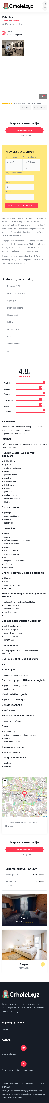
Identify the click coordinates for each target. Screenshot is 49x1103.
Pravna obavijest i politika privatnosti (18, 1070)
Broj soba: (9, 192)
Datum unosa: (11, 157)
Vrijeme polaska (12, 875)
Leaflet (45, 816)
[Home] (18, 6)
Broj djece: (10, 182)
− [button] (5, 783)
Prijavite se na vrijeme (11, 883)
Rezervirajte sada (24, 130)
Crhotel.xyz (6, 1004)
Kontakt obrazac (9, 1054)
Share (26, 107)
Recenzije (41, 107)
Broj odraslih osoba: (13, 173)
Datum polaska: (29, 157)
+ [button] (5, 780)
